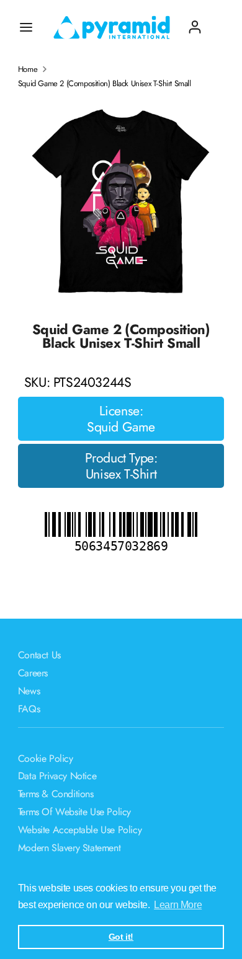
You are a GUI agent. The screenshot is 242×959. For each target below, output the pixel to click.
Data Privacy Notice (57, 776)
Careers (33, 673)
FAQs (29, 709)
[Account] (194, 22)
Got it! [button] (121, 937)
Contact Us (39, 655)
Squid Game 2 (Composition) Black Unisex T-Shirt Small (104, 83)
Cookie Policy (45, 758)
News (29, 691)
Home (27, 69)
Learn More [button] (178, 904)
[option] (121, 200)
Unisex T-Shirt (121, 474)
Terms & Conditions (56, 794)
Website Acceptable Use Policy (79, 830)
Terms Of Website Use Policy (74, 812)
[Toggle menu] (26, 27)
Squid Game (121, 427)
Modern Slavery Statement (69, 848)
